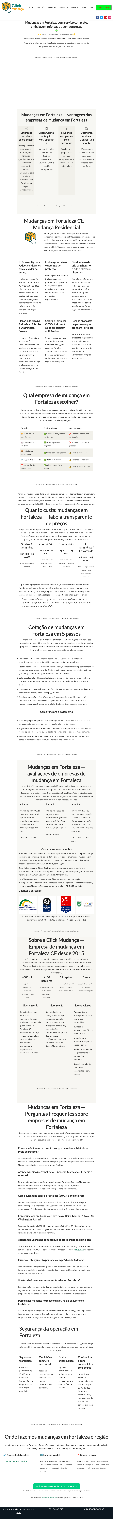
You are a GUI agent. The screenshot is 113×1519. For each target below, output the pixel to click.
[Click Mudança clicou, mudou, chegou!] (13, 7)
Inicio (31, 7)
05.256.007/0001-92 (94, 1509)
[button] (55, 7)
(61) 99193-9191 (56, 1509)
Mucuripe (79, 1250)
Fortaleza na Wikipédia (49, 1497)
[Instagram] (109, 17)
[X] (101, 17)
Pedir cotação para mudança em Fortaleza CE (56, 1486)
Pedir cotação (103, 7)
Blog (91, 7)
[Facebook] (97, 17)
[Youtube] (105, 17)
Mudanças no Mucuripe (16, 1461)
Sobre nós (41, 7)
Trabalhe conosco (78, 7)
